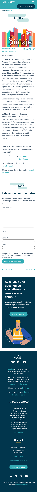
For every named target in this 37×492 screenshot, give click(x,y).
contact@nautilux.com (18, 461)
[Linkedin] (10, 476)
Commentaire (7, 208)
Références (12, 51)
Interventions (24, 156)
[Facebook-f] (16, 476)
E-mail (5, 238)
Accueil (4, 10)
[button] (33, 2)
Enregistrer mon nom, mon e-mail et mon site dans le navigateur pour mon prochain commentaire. (17, 255)
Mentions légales (21, 484)
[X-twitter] (21, 476)
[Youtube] (26, 476)
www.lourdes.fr (7, 166)
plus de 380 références (18, 384)
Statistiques (23, 159)
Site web (5, 245)
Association (6, 49)
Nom (4, 231)
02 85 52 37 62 (18, 457)
